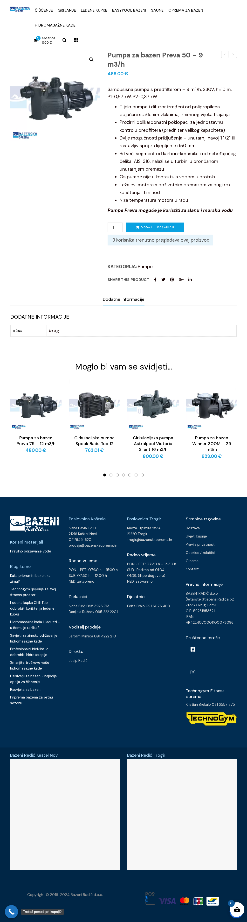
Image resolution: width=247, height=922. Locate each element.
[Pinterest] (172, 279)
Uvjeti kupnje (196, 536)
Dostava (193, 528)
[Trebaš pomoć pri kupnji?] (11, 911)
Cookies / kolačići (200, 552)
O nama (192, 561)
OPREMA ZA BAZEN (185, 10)
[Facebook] (155, 279)
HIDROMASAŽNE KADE (55, 25)
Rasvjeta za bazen (25, 689)
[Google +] (181, 279)
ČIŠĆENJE (44, 10)
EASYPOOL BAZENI (129, 10)
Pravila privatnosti (200, 544)
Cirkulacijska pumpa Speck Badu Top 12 (94, 441)
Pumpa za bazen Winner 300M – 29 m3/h (211, 444)
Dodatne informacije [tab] (123, 299)
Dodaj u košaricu (157, 227)
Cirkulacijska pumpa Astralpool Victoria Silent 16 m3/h (153, 444)
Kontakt (192, 569)
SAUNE (157, 10)
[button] (91, 59)
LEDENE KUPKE (94, 10)
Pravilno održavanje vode (30, 551)
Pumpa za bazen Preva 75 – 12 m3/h (233, 55)
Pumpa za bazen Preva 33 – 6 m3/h (224, 55)
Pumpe (145, 267)
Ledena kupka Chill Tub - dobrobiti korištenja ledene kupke (32, 608)
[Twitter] (163, 279)
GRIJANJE (67, 10)
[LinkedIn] (190, 279)
